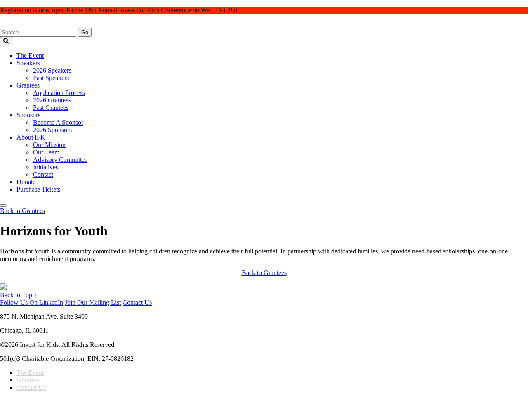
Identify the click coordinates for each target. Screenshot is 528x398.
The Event (30, 55)
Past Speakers (51, 77)
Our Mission (49, 144)
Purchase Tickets (38, 189)
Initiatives (45, 167)
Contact (43, 174)
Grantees (28, 85)
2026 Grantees (52, 100)
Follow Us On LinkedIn (31, 302)
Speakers (28, 62)
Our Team (46, 152)
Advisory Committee (60, 159)
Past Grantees (50, 107)
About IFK (30, 137)
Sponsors (28, 114)
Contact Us (137, 302)
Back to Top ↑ (18, 294)
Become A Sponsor (58, 122)
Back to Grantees (264, 272)
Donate (25, 181)
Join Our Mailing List (93, 302)
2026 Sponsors (52, 129)
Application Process (59, 92)
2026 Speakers (52, 70)
